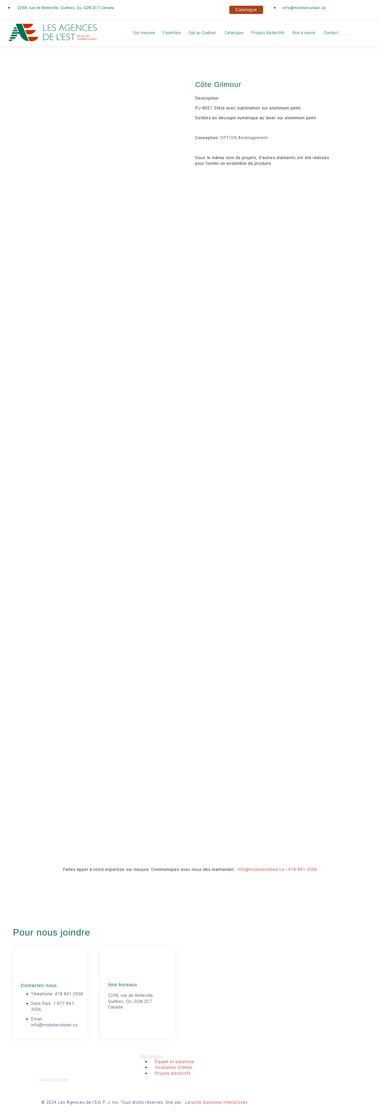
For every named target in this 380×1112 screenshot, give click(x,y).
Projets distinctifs (268, 33)
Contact (331, 33)
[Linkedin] (355, 9)
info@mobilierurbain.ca (261, 869)
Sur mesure (144, 33)
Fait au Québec (202, 33)
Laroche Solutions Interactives (216, 1102)
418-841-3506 (302, 869)
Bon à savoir (304, 33)
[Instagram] (370, 9)
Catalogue (234, 33)
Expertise (172, 33)
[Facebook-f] (339, 9)
